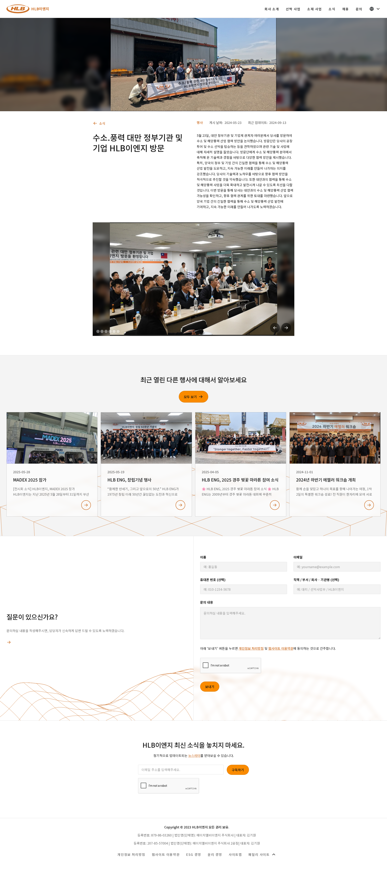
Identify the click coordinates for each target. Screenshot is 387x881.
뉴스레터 (194, 755)
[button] (275, 328)
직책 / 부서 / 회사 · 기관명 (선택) (316, 579)
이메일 (298, 557)
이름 (203, 557)
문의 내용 (206, 602)
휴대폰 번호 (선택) (213, 579)
